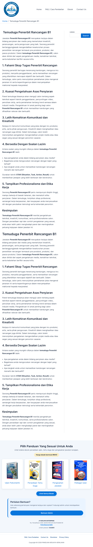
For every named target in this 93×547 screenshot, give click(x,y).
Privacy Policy (64, 537)
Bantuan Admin (47, 513)
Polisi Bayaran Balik (47, 525)
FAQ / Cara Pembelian (31, 537)
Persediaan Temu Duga (35, 484)
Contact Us (44, 537)
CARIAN (72, 32)
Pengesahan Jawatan (58, 484)
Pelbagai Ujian (80, 483)
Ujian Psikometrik (12, 483)
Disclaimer (53, 537)
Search (86, 36)
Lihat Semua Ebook (46, 493)
